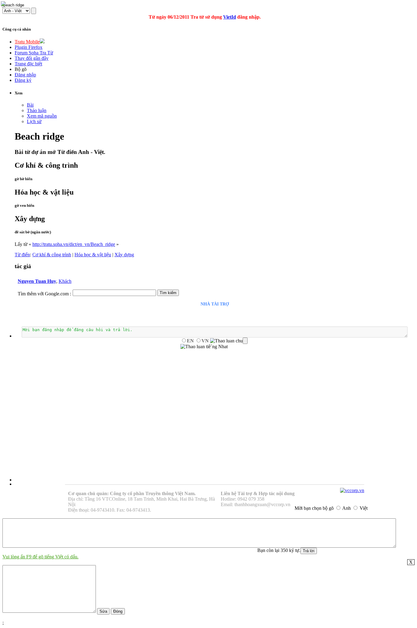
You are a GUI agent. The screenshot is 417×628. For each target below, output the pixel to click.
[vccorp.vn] (352, 490)
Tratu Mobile (27, 41)
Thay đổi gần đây (32, 58)
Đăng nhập (25, 74)
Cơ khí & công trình (51, 254)
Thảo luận (36, 110)
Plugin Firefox (28, 47)
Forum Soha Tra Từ (34, 52)
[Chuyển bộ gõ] (4, 4)
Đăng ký (23, 80)
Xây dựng (124, 254)
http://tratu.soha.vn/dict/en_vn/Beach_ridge (73, 244)
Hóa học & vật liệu (92, 254)
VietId (229, 17)
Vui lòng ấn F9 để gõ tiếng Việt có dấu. (40, 556)
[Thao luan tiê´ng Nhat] (204, 346)
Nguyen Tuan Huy (37, 281)
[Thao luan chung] (229, 341)
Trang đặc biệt (28, 63)
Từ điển (22, 254)
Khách (65, 281)
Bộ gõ (21, 69)
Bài (30, 105)
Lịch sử (34, 121)
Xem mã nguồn (42, 116)
